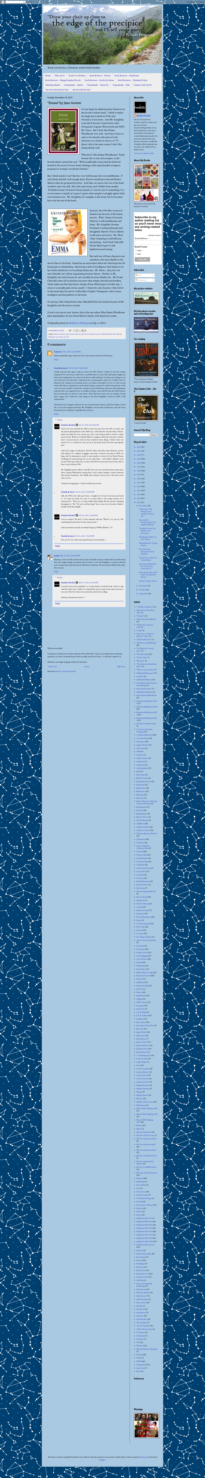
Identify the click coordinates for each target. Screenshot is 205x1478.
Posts (139, 275)
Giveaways (140, 949)
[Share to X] (80, 330)
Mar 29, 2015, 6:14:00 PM (88, 582)
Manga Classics (142, 1095)
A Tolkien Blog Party (144, 735)
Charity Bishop (142, 820)
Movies (78, 334)
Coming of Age (142, 861)
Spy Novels (140, 1309)
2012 (139, 502)
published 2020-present (145, 1245)
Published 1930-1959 (144, 1231)
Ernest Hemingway (143, 917)
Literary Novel (142, 1075)
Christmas (140, 842)
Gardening (140, 946)
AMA (138, 751)
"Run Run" (140, 661)
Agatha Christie (142, 745)
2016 (139, 486)
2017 (139, 482)
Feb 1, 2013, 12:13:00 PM (72, 352)
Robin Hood (141, 1270)
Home (48, 75)
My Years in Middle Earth (146, 1167)
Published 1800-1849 (108, 334)
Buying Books (141, 814)
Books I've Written (77, 75)
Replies (60, 420)
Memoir (139, 1098)
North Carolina (142, 1195)
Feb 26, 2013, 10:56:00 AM (89, 425)
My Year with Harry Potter (146, 1139)
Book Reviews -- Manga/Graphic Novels (63, 80)
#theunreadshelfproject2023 (146, 719)
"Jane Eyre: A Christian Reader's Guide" (145, 635)
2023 (139, 459)
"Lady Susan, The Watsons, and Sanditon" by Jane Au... (146, 512)
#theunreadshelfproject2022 (146, 713)
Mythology (140, 1181)
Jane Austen (70, 334)
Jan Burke (140, 1019)
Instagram (140, 1005)
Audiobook (140, 765)
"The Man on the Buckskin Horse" (146, 665)
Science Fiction (142, 1277)
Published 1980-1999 (144, 1238)
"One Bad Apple (142, 654)
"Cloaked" (140, 616)
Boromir (139, 810)
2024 (139, 455)
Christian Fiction (142, 830)
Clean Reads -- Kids (121, 85)
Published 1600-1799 (144, 1218)
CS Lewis (140, 878)
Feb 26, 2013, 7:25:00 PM (84, 536)
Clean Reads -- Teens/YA (98, 85)
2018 (139, 478)
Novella (139, 1201)
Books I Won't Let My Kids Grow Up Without (146, 802)
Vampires (140, 1339)
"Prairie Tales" (141, 657)
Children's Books (142, 827)
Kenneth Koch (141, 1052)
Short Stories (141, 1296)
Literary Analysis (142, 1068)
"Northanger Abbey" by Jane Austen (147, 538)
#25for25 (140, 676)
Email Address (142, 238)
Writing (139, 1354)
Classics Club (141, 855)
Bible (138, 771)
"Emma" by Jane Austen (148, 581)
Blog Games (140, 788)
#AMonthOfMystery (144, 679)
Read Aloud (140, 1257)
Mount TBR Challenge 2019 (146, 1114)
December (143, 506)
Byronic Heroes (142, 817)
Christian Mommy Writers (146, 833)
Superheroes (141, 1312)
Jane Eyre (140, 1029)
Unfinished (140, 1336)
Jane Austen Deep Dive (145, 1025)
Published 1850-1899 (144, 1225)
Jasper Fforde (141, 1032)
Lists (138, 1065)
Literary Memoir (142, 1072)
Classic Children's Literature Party (143, 847)
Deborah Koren (142, 885)
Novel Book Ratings (144, 1198)
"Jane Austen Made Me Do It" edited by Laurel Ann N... (147, 566)
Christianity (140, 839)
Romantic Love (54, 337)
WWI (138, 1358)
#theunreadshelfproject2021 (147, 707)
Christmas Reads (52, 85)
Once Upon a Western (144, 1205)
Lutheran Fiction (142, 1082)
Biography (140, 784)
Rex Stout (140, 1267)
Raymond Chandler (143, 1254)
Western (139, 1346)
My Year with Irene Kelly (145, 1144)
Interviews (140, 1009)
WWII (139, 1361)
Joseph (56, 555)
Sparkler (139, 1306)
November (143, 586)
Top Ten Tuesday (142, 1326)
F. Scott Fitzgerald (143, 923)
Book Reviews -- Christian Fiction (132, 80)
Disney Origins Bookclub (145, 891)
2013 (139, 498)
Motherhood (141, 1105)
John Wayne (141, 1039)
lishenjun (144, 1457)
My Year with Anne (143, 1132)
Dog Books (140, 900)
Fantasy (139, 930)
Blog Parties (140, 791)
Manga (139, 1092)
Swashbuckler (141, 1319)
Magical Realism (142, 1085)
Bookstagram (141, 807)
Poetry (138, 1215)
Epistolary (140, 913)
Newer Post (52, 666)
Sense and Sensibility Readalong (144, 1284)
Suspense (139, 1316)
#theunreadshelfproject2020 (146, 702)
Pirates (139, 1211)
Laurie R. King (142, 1058)
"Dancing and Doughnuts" (146, 619)
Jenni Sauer (140, 1035)
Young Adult (141, 1364)
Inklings (139, 999)
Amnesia (139, 755)
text (139, 254)
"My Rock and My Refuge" (146, 643)
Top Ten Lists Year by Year (57, 89)
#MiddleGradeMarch (144, 692)
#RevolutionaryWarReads (146, 695)
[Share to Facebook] (82, 330)
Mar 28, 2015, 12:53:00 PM (70, 555)
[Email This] (74, 330)
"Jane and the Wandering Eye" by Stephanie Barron (147, 522)
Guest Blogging (142, 956)
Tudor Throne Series (144, 1329)
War (138, 1342)
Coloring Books (142, 858)
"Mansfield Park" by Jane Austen (148, 544)
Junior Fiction (141, 1042)
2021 (139, 467)
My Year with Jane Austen (91, 334)
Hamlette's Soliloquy (79, 323)
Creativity (140, 875)
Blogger (102, 1460)
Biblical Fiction (142, 778)
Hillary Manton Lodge (144, 972)
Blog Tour (140, 798)
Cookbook (140, 865)
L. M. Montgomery (143, 1055)
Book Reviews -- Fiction (100, 75)
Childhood (140, 823)
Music (138, 1129)
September (143, 593)
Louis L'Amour (142, 1078)
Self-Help (140, 1280)
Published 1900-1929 (144, 1228)
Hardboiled (140, 966)
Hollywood (140, 982)
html (139, 250)
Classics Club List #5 (143, 85)
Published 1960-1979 (144, 1235)
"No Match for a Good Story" (144, 649)
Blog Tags (140, 795)
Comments (141, 280)
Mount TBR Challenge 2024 (144, 1121)
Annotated (140, 761)
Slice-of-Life (64, 337)
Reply (56, 359)
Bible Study (140, 775)
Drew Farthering (142, 903)
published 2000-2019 (144, 1241)
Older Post (121, 666)
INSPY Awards (142, 1002)
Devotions (140, 888)
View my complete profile (144, 153)
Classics (56, 334)
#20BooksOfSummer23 (145, 673)
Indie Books (140, 995)
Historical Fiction (143, 975)
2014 (139, 494)
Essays (138, 920)
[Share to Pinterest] (85, 330)
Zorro (138, 1371)
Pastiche (139, 1208)
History (139, 979)
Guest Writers (141, 959)
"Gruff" (139, 630)
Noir (138, 1188)
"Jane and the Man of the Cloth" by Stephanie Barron (148, 574)
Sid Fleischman (142, 1299)
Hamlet (139, 962)
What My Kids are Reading (146, 1349)
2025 (139, 451)
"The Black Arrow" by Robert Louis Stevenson (147, 531)
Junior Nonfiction (143, 1045)
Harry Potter (141, 969)
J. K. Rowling (141, 1012)
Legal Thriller (141, 1062)
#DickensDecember (144, 689)
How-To (139, 989)
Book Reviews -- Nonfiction (126, 75)
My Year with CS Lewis (145, 1135)
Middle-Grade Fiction (144, 1102)
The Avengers (141, 1322)
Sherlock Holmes (142, 1292)
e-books (139, 907)
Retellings (140, 1263)
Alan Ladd (140, 748)
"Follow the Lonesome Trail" (144, 626)
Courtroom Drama (143, 868)
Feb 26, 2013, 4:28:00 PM (84, 492)
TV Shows (140, 1332)
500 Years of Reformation (146, 723)
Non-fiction (140, 1192)
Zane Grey (140, 1368)
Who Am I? (60, 75)
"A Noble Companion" (145, 607)
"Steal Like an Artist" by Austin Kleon (148, 559)
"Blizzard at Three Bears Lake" (145, 611)
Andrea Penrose (142, 758)
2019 (139, 474)
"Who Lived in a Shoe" (145, 670)
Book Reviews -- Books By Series (99, 80)
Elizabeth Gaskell (142, 910)
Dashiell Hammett (143, 881)
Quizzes (139, 1250)
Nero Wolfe (140, 1185)
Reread (119, 334)
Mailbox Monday (142, 1088)
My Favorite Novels (81, 89)
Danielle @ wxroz (60, 368)
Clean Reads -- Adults (73, 85)
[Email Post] (70, 330)
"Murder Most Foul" (144, 639)
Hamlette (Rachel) (68, 425)
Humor (62, 334)
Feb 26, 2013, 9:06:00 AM (78, 368)
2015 (139, 490)
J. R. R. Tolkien (142, 1015)
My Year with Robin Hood (146, 1156)
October (142, 589)
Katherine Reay (142, 1049)
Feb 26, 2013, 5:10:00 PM (88, 515)
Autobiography (142, 768)
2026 (139, 447)
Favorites (140, 933)
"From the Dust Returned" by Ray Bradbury (146, 551)
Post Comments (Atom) (67, 671)
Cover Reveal (141, 871)
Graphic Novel (142, 952)
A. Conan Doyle (142, 738)
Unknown (58, 352)
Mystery (139, 1178)
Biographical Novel (143, 781)
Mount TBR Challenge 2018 (146, 1108)
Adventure (140, 741)
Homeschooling (142, 985)
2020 (139, 471)
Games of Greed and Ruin (146, 940)
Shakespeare (141, 1289)
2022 (139, 463)
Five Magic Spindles (144, 937)
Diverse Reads (141, 897)
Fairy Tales (140, 927)
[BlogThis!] (77, 330)
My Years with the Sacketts (146, 1173)
